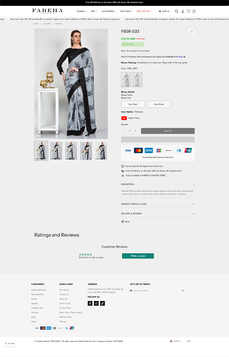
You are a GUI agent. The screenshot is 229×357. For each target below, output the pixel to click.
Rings (33, 316)
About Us (63, 298)
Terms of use (65, 303)
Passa (33, 321)
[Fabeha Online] (47, 11)
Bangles (34, 303)
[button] (194, 11)
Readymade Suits (38, 289)
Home (36, 24)
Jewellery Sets (37, 307)
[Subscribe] (180, 290)
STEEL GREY (126, 79)
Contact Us (64, 294)
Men (93, 11)
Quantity (124, 124)
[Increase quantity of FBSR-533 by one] (135, 131)
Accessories (108, 11)
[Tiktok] (102, 303)
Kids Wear (125, 11)
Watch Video (134, 118)
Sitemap (63, 321)
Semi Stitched (37, 294)
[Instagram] (96, 303)
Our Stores (64, 289)
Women (81, 11)
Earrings (34, 312)
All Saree (47, 24)
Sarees (34, 298)
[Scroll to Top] (224, 342)
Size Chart (133, 104)
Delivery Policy (66, 316)
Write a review (138, 255)
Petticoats (139, 111)
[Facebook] (90, 303)
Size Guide (159, 104)
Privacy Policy (65, 307)
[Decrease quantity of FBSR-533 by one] (124, 131)
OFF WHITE (137, 79)
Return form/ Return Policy (71, 312)
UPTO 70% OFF (143, 11)
